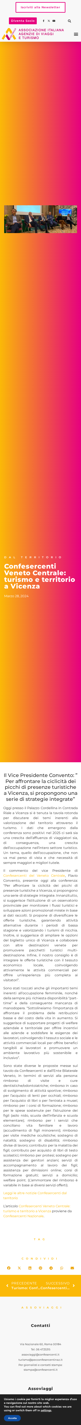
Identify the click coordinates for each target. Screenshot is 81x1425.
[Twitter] (49, 21)
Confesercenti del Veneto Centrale (34, 876)
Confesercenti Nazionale (23, 1216)
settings (46, 1410)
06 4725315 (43, 1349)
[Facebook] (44, 21)
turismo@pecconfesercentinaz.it (40, 1359)
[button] (69, 21)
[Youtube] (54, 21)
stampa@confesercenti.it (41, 1369)
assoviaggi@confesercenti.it (40, 1354)
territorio (10, 1198)
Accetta (12, 1418)
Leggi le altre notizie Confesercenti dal (35, 1193)
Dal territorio (34, 557)
